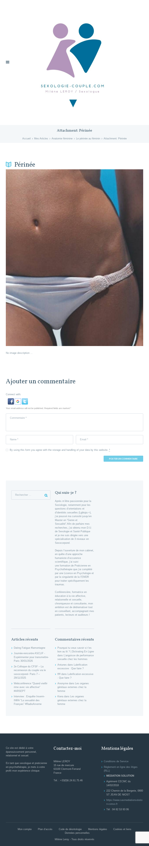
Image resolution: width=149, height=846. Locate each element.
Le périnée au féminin (88, 138)
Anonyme (62, 683)
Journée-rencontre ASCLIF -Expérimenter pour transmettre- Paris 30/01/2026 (31, 657)
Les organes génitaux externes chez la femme (73, 687)
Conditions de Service (116, 761)
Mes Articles (41, 138)
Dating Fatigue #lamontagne (29, 647)
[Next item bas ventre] (108, 257)
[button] (11, 400)
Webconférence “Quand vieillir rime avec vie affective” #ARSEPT (30, 687)
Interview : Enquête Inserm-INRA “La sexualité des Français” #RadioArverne (29, 700)
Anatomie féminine (62, 138)
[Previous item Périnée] (40, 257)
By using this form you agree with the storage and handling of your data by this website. (60, 449)
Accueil (26, 138)
